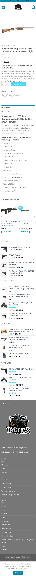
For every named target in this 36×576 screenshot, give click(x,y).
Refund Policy (6, 487)
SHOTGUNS (11, 45)
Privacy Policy (6, 483)
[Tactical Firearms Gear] (18, 7)
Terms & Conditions (8, 491)
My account (5, 465)
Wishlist (4, 472)
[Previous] (1, 220)
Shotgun (16, 125)
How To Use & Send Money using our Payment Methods (17, 541)
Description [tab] (5, 107)
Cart (2, 476)
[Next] (35, 220)
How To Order (6, 532)
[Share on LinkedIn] (20, 95)
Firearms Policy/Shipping (10, 495)
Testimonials (5, 525)
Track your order (6, 528)
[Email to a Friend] (13, 95)
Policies (4, 550)
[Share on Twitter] (10, 95)
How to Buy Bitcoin (7, 536)
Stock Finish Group (10, 177)
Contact (4, 513)
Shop (3, 468)
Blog (3, 546)
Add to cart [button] (7, 231)
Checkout (4, 480)
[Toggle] (34, 521)
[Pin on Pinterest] (17, 95)
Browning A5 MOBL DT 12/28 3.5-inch (26, 222)
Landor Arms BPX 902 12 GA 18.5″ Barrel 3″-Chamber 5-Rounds (9, 223)
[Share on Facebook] (6, 95)
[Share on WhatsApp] (3, 95)
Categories (5, 521)
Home (3, 45)
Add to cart (18, 84)
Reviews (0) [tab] (5, 111)
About (3, 517)
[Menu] (3, 7)
